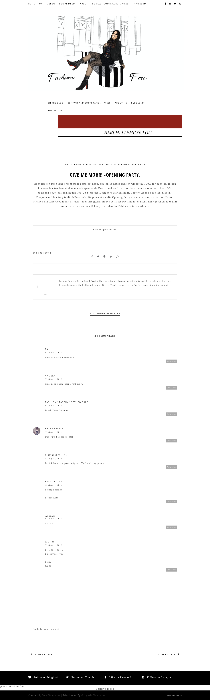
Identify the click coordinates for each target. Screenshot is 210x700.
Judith (49, 541)
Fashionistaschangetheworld (66, 402)
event (77, 165)
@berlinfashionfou (12, 686)
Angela (50, 375)
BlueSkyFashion (56, 455)
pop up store (139, 165)
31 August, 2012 (53, 353)
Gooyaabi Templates (93, 695)
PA (46, 349)
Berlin (68, 165)
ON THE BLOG (47, 4)
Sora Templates (51, 695)
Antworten (171, 361)
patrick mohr (122, 165)
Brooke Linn (54, 481)
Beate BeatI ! (54, 428)
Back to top (173, 695)
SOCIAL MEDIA (67, 4)
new (101, 165)
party (108, 165)
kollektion (90, 165)
